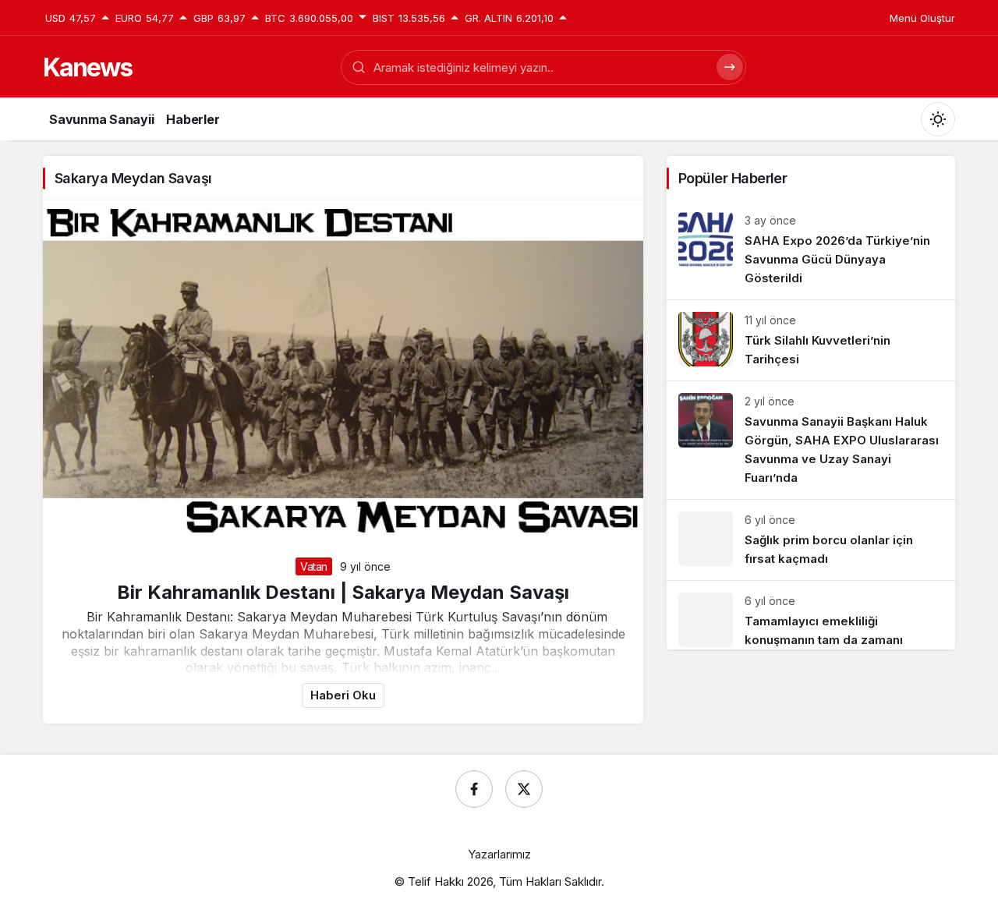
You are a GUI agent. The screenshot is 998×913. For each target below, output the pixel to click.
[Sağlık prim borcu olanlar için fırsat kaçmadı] (811, 540)
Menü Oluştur (922, 18)
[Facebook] (474, 789)
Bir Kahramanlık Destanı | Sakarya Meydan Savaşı (343, 592)
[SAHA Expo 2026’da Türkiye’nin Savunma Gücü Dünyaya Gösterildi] (811, 249)
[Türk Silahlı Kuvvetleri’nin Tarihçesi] (811, 340)
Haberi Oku (343, 695)
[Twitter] (524, 789)
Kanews (87, 67)
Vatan (313, 566)
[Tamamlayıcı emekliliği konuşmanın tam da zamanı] (811, 615)
